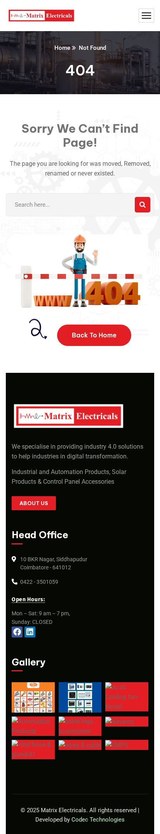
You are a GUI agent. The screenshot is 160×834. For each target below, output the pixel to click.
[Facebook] (17, 632)
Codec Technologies (98, 819)
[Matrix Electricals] (41, 16)
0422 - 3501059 (39, 582)
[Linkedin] (29, 632)
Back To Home (94, 335)
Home (62, 47)
